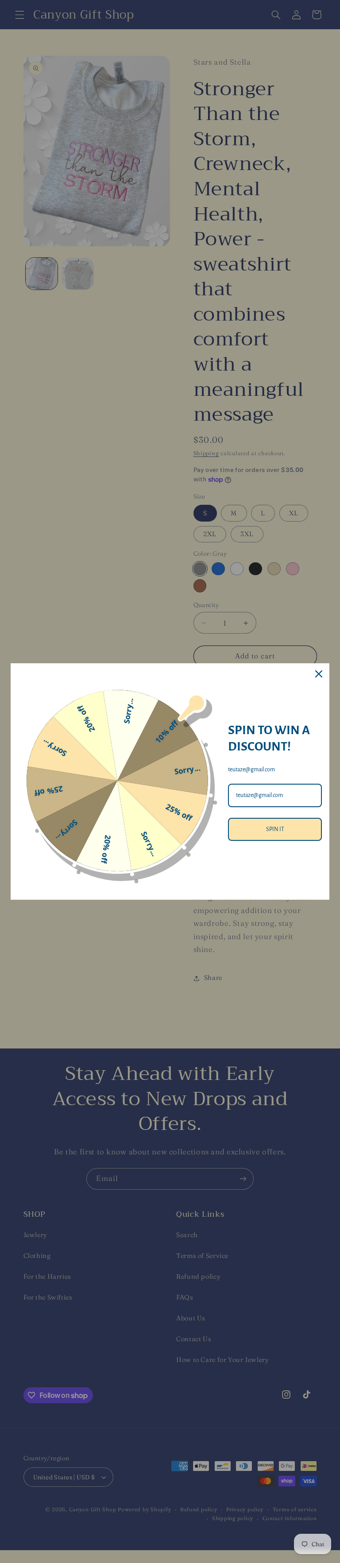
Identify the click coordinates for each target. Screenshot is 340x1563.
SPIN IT (275, 829)
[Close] (318, 674)
